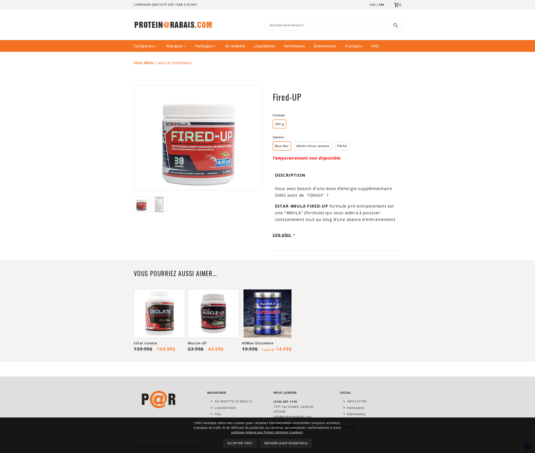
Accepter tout (239, 443)
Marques (176, 46)
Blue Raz (282, 146)
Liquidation (264, 45)
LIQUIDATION (225, 408)
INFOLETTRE (357, 401)
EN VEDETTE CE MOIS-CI (233, 401)
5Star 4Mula (144, 63)
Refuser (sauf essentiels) (286, 443)
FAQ (375, 45)
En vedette (235, 45)
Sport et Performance (175, 63)
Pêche (342, 146)
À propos (353, 45)
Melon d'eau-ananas (313, 146)
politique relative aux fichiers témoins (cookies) (267, 432)
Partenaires (294, 45)
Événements (325, 45)
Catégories (146, 46)
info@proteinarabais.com (292, 417)
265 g (279, 124)
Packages (206, 46)
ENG (373, 4)
